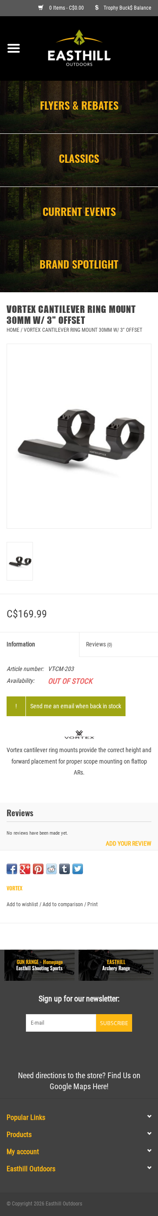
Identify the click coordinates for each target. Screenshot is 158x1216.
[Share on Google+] (25, 869)
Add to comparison (63, 904)
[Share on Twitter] (77, 869)
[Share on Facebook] (12, 869)
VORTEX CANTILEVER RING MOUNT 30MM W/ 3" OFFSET (83, 330)
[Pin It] (38, 869)
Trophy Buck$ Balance (127, 8)
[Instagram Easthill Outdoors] (94, 1050)
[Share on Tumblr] (64, 869)
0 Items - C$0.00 (66, 8)
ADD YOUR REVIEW (128, 843)
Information (21, 644)
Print (92, 904)
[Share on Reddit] (51, 869)
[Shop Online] (92, 47)
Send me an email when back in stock (75, 706)
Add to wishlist (22, 904)
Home (13, 330)
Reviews (99, 644)
